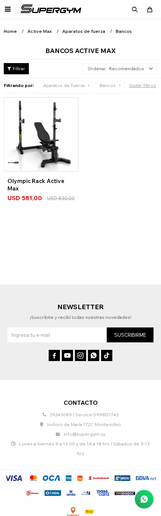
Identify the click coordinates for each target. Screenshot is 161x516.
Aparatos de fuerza (64, 85)
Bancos (108, 85)
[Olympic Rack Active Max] (41, 134)
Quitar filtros (142, 85)
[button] (134, 9)
